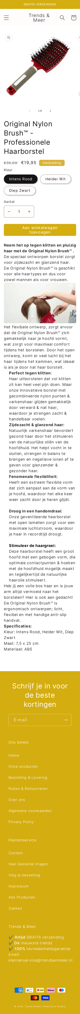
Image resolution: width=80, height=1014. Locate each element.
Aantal (9, 202)
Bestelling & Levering (28, 777)
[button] (6, 17)
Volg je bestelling (24, 875)
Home (14, 755)
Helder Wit (55, 179)
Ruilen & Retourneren (28, 788)
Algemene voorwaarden (30, 811)
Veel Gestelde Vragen (28, 864)
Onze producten (23, 766)
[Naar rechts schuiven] (50, 110)
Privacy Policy (21, 822)
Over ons (17, 800)
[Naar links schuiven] (29, 110)
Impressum (19, 886)
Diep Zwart (19, 190)
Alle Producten (22, 897)
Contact (16, 853)
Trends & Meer (33, 1006)
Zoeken (15, 908)
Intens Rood (20, 179)
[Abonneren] (65, 720)
